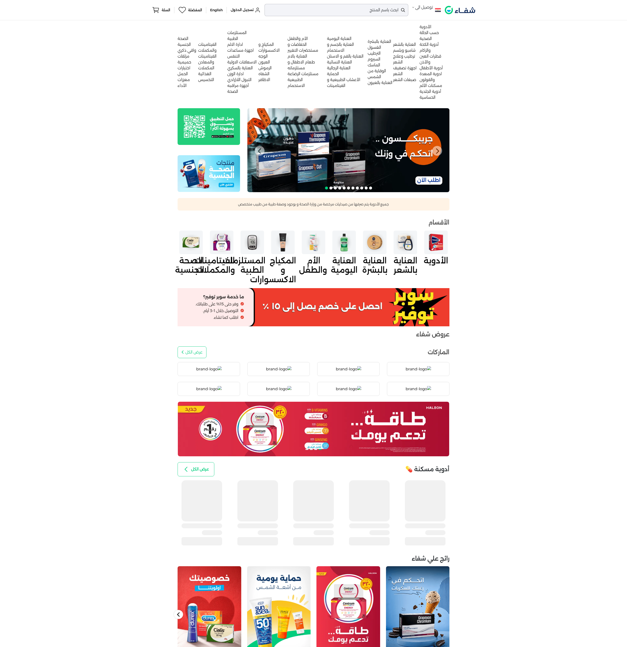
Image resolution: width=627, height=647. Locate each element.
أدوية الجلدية (430, 91)
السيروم (374, 59)
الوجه (263, 56)
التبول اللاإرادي (239, 79)
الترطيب (374, 53)
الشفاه (263, 73)
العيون (264, 62)
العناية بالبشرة (379, 41)
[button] (260, 151)
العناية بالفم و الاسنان (345, 56)
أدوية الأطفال (431, 68)
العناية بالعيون (380, 82)
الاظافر (264, 79)
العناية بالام (297, 56)
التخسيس (206, 79)
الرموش (265, 68)
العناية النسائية (339, 62)
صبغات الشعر (404, 79)
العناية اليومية (339, 38)
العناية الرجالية (338, 68)
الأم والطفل (298, 38)
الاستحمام (296, 85)
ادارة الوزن (235, 73)
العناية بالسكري (240, 68)
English (216, 10)
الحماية (333, 73)
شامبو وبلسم (404, 50)
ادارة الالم (235, 44)
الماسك (374, 65)
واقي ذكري (187, 50)
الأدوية (425, 26)
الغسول (374, 47)
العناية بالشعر (404, 44)
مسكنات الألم (431, 85)
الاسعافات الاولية (242, 62)
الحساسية (427, 97)
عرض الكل (194, 352)
